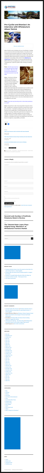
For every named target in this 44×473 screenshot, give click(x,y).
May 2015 (7, 361)
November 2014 (8, 370)
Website (6, 191)
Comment (6, 164)
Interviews (23, 150)
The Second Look (9, 407)
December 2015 (8, 350)
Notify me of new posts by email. (10, 201)
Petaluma (8, 151)
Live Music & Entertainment (11, 396)
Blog (6, 390)
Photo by (15, 46)
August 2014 (8, 374)
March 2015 (7, 364)
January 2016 (8, 349)
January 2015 (8, 367)
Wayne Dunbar (8, 150)
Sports (6, 405)
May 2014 (7, 379)
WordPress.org (8, 464)
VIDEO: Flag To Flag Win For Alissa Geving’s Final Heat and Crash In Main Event (18, 136)
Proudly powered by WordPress (17, 469)
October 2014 (8, 371)
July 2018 (7, 334)
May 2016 (7, 343)
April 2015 (7, 362)
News (26, 150)
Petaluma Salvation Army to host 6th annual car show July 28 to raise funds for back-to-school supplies (18, 310)
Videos (6, 408)
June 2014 (7, 377)
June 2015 (7, 359)
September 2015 (8, 355)
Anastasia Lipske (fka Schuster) (12, 308)
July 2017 (7, 338)
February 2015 (8, 365)
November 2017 (8, 335)
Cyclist (5, 151)
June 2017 (7, 340)
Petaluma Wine (8, 402)
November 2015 (8, 352)
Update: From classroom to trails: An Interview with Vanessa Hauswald (16, 131)
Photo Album (8, 404)
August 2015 (8, 356)
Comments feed (8, 462)
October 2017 (8, 337)
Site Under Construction (10, 278)
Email (6, 186)
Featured (19, 150)
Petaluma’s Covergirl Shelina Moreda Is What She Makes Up (18, 275)
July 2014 (7, 376)
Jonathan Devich (20, 46)
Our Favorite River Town (10, 399)
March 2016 (7, 346)
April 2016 (7, 344)
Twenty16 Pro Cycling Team (15, 151)
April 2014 (7, 380)
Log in (6, 459)
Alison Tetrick (30, 150)
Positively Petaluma (7, 469)
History (7, 393)
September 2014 (8, 373)
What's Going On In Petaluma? (12, 410)
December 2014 (8, 368)
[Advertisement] (13, 252)
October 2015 (8, 353)
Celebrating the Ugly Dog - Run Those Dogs (14, 320)
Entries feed (8, 461)
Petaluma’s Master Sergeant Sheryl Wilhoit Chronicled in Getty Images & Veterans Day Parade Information (19, 315)
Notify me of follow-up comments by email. (11, 198)
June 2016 (7, 341)
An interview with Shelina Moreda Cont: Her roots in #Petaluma (15, 142)
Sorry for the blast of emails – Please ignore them (16, 276)
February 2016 (8, 347)
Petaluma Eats (8, 401)
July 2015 (7, 358)
